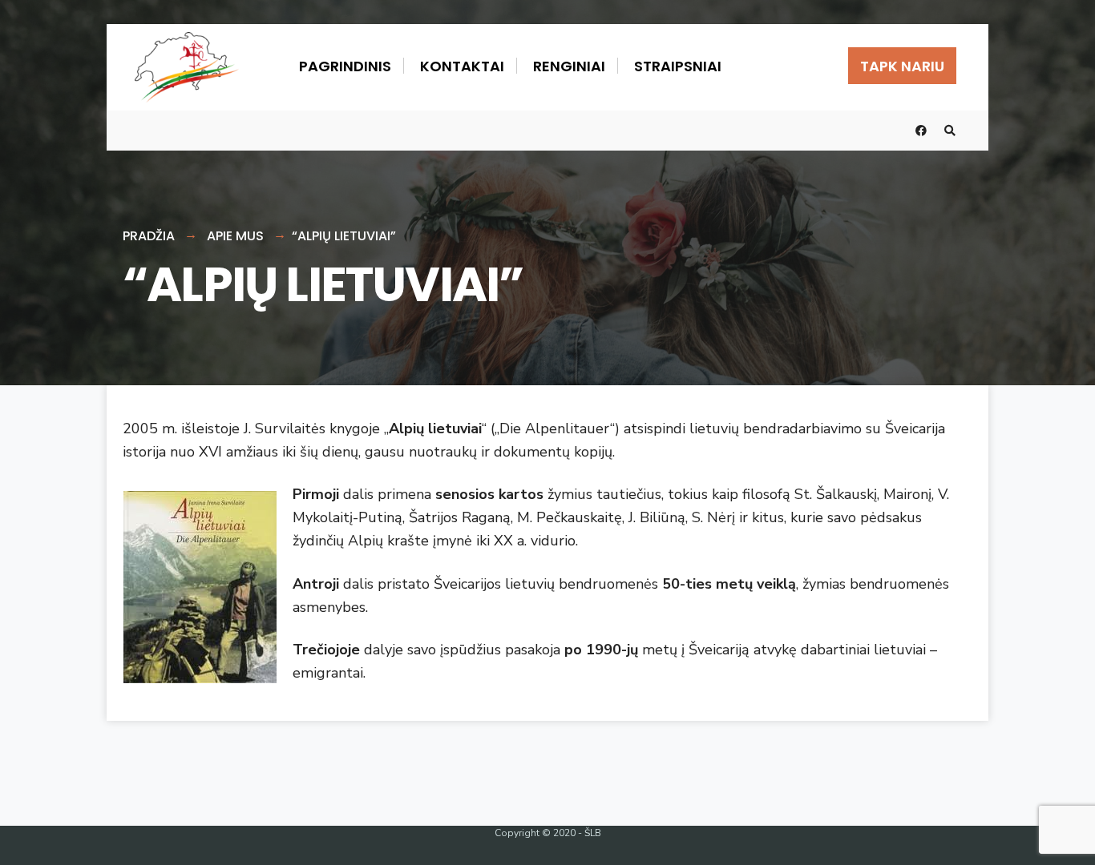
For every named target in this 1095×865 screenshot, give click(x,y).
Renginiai (569, 66)
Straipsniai (677, 66)
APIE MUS (235, 236)
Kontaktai (462, 66)
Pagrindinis (345, 66)
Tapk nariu (902, 66)
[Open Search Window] (949, 131)
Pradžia (149, 236)
